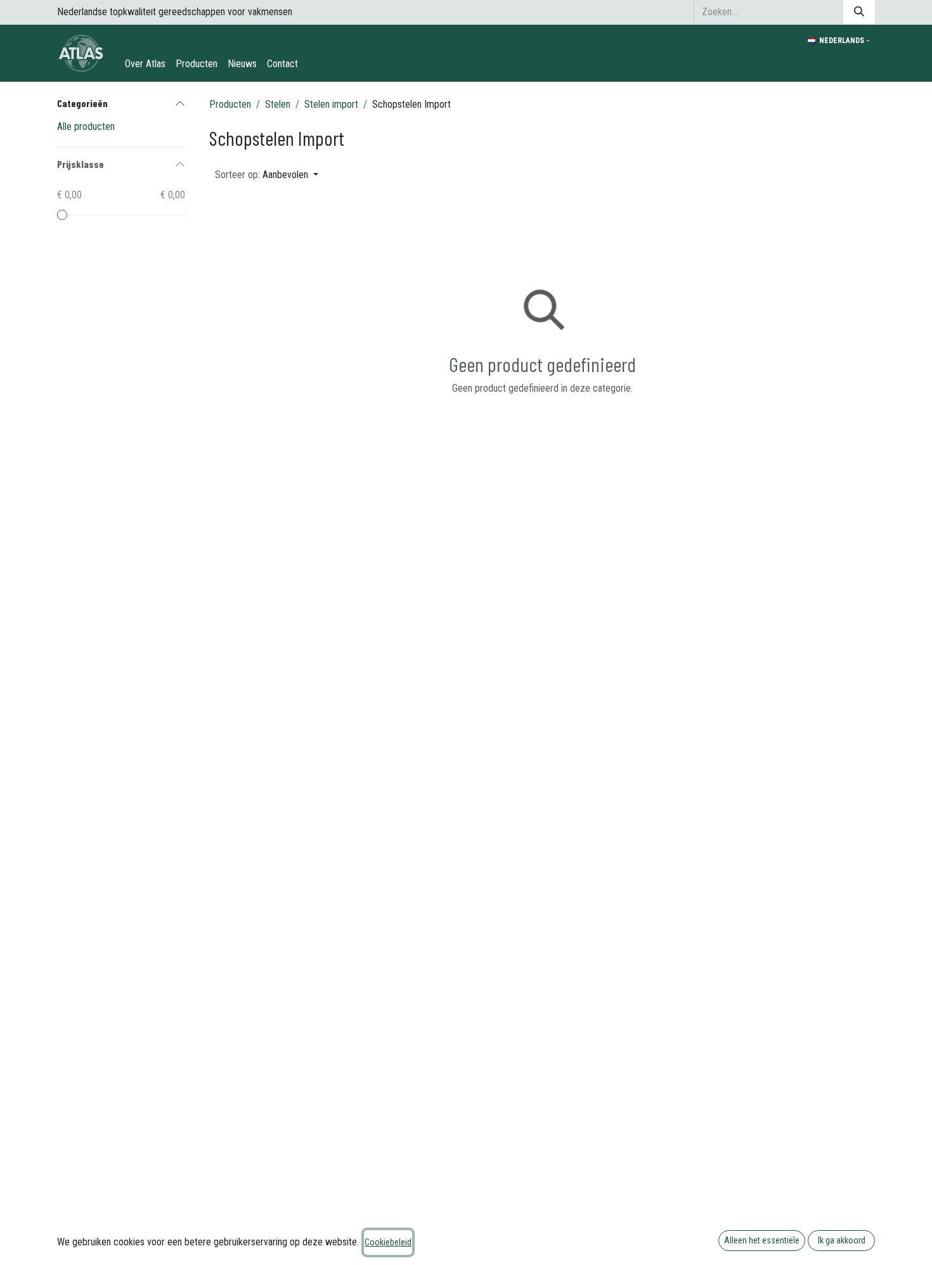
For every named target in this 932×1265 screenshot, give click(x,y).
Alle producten (86, 126)
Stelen (277, 104)
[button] (266, 175)
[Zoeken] (859, 12)
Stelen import (331, 104)
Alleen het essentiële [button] (761, 1240)
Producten (230, 104)
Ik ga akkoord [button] (841, 1240)
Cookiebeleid (388, 1242)
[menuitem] (145, 64)
